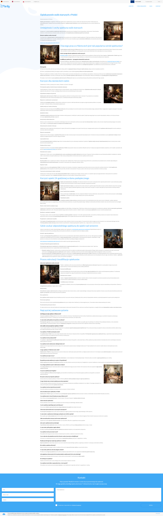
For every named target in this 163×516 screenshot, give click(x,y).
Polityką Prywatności (76, 505)
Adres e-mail (5, 494)
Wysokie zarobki (64, 55)
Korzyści (131, 6)
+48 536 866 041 (6, 1)
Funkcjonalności (141, 6)
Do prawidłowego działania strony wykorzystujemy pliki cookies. (23, 513)
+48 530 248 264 (17, 1)
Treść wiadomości (60, 489)
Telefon (4, 499)
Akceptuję (158, 513)
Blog (151, 6)
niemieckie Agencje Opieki (113, 61)
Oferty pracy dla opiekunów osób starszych (50, 42)
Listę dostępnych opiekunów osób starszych (50, 241)
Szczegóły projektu (149, 1)
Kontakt (158, 6)
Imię (4, 489)
